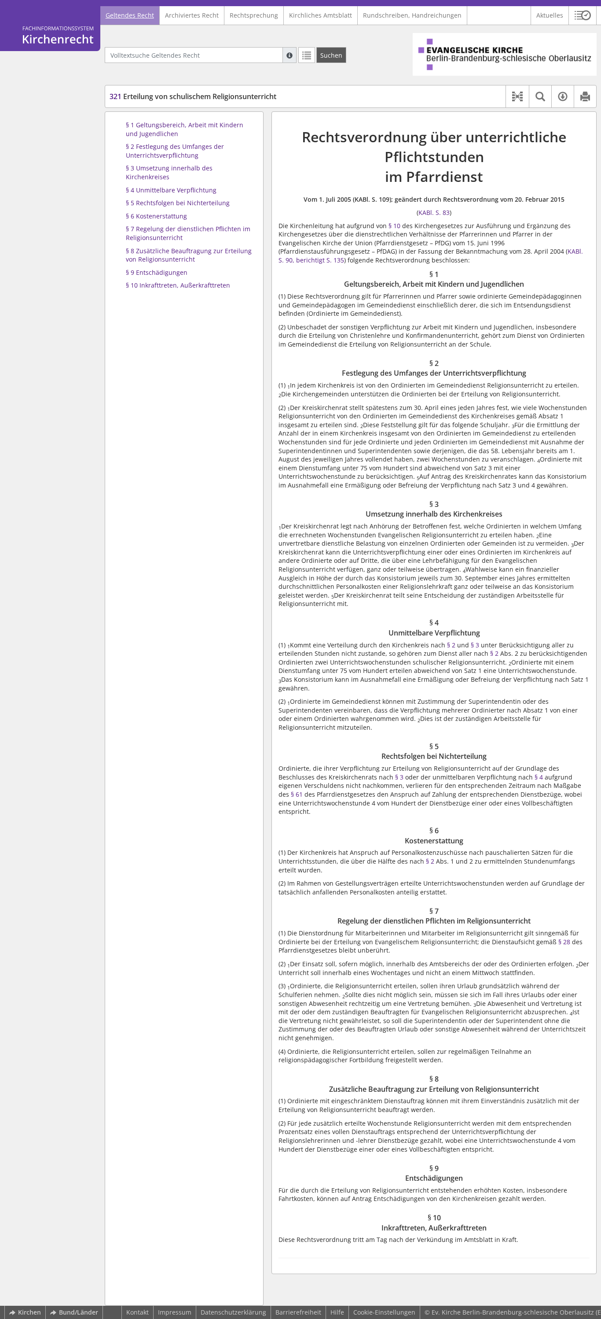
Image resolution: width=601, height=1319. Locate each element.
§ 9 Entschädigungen (156, 272)
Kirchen (29, 1312)
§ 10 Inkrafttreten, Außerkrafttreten (178, 285)
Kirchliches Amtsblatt (320, 15)
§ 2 (451, 645)
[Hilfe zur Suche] (289, 55)
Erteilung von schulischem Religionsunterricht (193, 96)
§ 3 (475, 645)
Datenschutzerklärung (233, 1312)
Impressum (174, 1312)
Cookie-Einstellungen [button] (384, 1312)
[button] (583, 15)
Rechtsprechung (254, 15)
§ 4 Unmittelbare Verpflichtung (171, 190)
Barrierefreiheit (298, 1312)
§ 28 (564, 942)
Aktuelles (549, 15)
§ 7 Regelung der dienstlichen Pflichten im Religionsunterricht (188, 233)
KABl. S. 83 (434, 212)
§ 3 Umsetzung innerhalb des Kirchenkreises (169, 172)
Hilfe (337, 1312)
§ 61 (297, 794)
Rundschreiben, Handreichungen (412, 15)
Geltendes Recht (130, 15)
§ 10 (394, 226)
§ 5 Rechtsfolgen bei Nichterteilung (178, 203)
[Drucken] (585, 96)
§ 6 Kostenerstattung (156, 216)
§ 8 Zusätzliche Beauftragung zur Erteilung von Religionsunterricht (189, 255)
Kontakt (137, 1312)
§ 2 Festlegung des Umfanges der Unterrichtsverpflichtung (175, 150)
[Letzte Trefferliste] (306, 55)
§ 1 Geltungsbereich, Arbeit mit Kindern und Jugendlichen (184, 129)
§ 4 (539, 777)
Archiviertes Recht (192, 15)
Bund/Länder (78, 1312)
